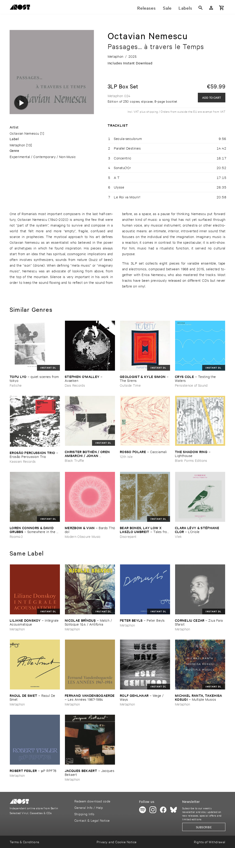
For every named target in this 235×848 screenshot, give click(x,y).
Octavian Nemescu (24, 133)
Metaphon (17, 145)
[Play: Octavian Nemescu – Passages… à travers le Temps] (21, 102)
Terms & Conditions (24, 842)
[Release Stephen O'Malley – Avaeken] (90, 345)
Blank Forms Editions (191, 460)
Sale (167, 8)
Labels (185, 8)
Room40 (16, 536)
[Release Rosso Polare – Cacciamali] (145, 421)
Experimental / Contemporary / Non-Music (43, 156)
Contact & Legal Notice (92, 820)
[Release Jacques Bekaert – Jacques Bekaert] (90, 739)
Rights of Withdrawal (209, 842)
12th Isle (126, 456)
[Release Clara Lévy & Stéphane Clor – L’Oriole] (200, 497)
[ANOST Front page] (21, 7)
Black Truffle (74, 460)
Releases (146, 8)
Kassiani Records (23, 461)
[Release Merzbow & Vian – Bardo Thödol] (90, 497)
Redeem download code (92, 801)
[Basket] (221, 7)
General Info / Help (88, 807)
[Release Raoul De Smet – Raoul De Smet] (35, 664)
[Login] (211, 7)
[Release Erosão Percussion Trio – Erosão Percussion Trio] (35, 421)
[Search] (200, 7)
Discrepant (128, 536)
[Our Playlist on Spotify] (142, 809)
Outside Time (130, 385)
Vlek (178, 536)
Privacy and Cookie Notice (116, 842)
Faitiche (16, 385)
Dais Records (75, 385)
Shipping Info (84, 814)
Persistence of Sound (191, 385)
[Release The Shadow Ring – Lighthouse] (200, 421)
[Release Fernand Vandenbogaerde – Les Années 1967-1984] (90, 664)
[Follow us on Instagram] (152, 809)
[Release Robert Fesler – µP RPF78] (35, 739)
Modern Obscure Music (83, 536)
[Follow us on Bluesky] (173, 809)
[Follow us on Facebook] (163, 809)
